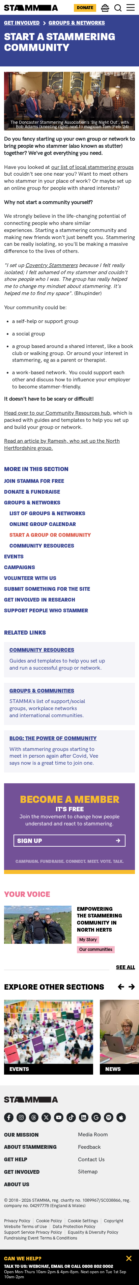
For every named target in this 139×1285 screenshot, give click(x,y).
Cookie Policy (49, 1221)
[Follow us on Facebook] (8, 1117)
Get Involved (22, 23)
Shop (105, 11)
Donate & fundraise (32, 492)
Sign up (29, 841)
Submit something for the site (47, 589)
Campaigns (19, 567)
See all (125, 967)
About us (16, 1184)
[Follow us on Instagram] (21, 1117)
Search (118, 8)
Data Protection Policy (74, 1226)
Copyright (113, 1221)
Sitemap (88, 1172)
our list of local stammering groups (92, 167)
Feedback (89, 1147)
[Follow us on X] (46, 1117)
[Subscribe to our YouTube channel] (58, 1117)
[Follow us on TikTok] (71, 1117)
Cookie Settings (83, 1221)
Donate (85, 7)
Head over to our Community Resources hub (57, 413)
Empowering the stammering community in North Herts (99, 919)
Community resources (41, 546)
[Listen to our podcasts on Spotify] (108, 1117)
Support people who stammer (46, 610)
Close (129, 1258)
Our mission (21, 1135)
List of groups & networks (47, 513)
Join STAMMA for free (34, 481)
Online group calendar (42, 524)
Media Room (93, 1135)
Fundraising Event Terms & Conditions (40, 1238)
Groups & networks (32, 502)
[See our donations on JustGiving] (96, 1117)
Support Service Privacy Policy (33, 1232)
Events (14, 556)
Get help (15, 1159)
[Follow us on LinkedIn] (83, 1117)
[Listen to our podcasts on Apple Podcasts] (121, 1117)
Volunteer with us (30, 578)
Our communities (95, 949)
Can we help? (22, 1258)
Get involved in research (39, 600)
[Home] (31, 8)
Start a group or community (50, 535)
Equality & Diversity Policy (93, 1232)
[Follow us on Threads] (33, 1117)
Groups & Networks (77, 23)
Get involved (22, 1172)
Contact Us (91, 1160)
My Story (88, 939)
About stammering (30, 1147)
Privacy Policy (17, 1221)
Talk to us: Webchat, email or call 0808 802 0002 (58, 1266)
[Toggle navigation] (130, 7)
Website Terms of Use (25, 1226)
